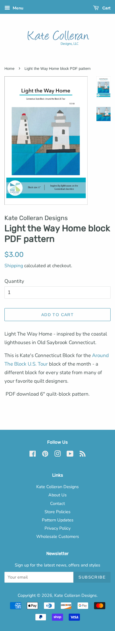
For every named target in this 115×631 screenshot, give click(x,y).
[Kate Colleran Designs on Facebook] (32, 455)
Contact (57, 503)
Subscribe (92, 577)
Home (9, 68)
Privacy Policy (57, 528)
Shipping (13, 265)
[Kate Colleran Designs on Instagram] (57, 455)
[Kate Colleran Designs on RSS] (82, 455)
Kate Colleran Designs (57, 487)
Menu (17, 8)
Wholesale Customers (57, 536)
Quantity (14, 281)
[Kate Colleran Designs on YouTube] (70, 455)
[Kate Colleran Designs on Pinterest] (45, 455)
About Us (57, 495)
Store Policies (57, 512)
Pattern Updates (57, 520)
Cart (106, 8)
